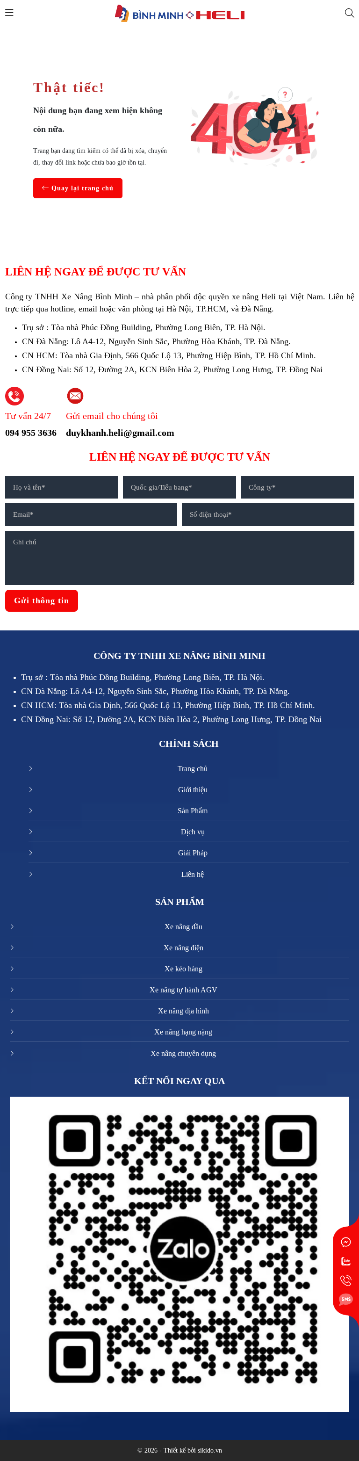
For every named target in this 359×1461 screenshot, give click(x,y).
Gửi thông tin (41, 600)
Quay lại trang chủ (81, 188)
